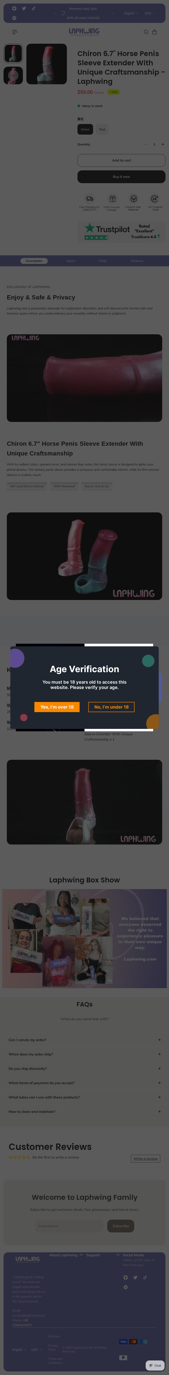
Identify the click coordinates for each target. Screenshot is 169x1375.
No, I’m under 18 (111, 707)
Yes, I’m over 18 (57, 707)
